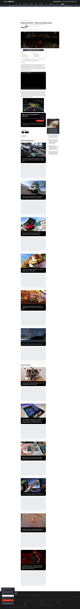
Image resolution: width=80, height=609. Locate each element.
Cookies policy (58, 601)
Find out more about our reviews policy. (33, 60)
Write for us (25, 604)
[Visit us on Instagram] (59, 1)
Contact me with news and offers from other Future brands (8, 598)
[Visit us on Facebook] (57, 1)
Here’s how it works (41, 29)
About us (41, 602)
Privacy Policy (10, 603)
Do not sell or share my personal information (46, 604)
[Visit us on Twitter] (53, 1)
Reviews (26, 26)
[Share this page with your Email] (26, 27)
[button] (75, 1)
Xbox (23, 132)
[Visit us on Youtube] (56, 1)
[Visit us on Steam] (60, 1)
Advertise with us (59, 602)
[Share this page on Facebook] (21, 27)
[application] (33, 81)
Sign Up (8, 600)
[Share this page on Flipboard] (25, 27)
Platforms (26, 132)
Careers (25, 602)
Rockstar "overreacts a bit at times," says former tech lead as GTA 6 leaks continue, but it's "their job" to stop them (53, 136)
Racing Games (26, 20)
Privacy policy (42, 601)
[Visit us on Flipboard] (55, 1)
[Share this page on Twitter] (22, 27)
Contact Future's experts (27, 601)
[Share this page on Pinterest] (23, 27)
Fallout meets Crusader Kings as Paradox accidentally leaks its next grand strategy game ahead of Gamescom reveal (53, 153)
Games (22, 20)
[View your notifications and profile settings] (72, 1)
